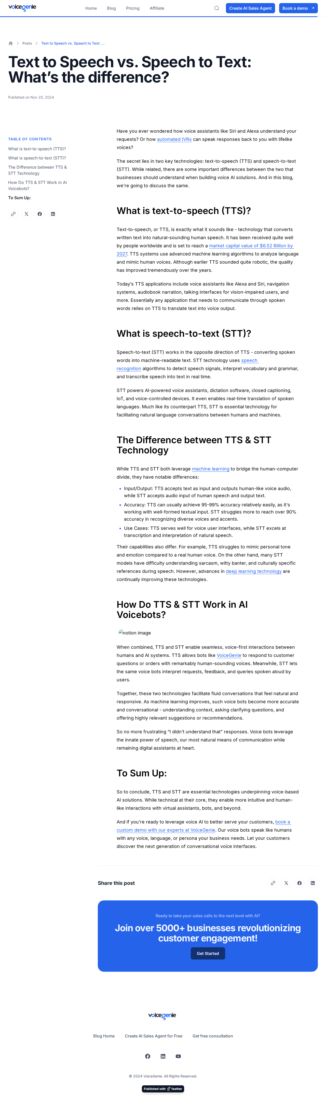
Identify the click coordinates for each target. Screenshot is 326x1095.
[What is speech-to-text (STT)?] (114, 330)
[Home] (10, 43)
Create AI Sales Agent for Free (153, 1035)
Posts (27, 43)
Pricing (133, 8)
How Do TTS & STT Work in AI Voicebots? (37, 185)
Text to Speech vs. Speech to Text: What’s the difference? (73, 43)
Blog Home (104, 1035)
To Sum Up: (19, 197)
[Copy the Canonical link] (13, 214)
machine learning (210, 468)
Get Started (208, 953)
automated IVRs (174, 139)
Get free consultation (213, 1035)
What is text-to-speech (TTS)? (37, 148)
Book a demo (295, 8)
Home (91, 8)
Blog (111, 8)
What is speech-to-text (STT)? (37, 157)
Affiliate (157, 8)
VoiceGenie (229, 655)
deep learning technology (254, 571)
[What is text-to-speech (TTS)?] (114, 208)
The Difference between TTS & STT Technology (37, 170)
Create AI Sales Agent (250, 8)
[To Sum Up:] (114, 770)
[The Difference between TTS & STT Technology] (114, 437)
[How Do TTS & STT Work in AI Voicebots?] (114, 601)
